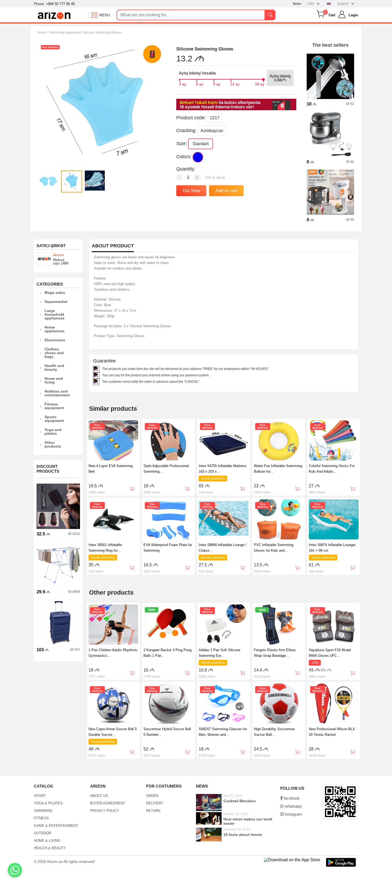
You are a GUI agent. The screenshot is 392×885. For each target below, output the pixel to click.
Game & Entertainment (56, 825)
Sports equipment (54, 419)
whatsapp (293, 806)
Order (152, 795)
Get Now (191, 190)
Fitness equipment (54, 406)
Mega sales (55, 292)
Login (353, 15)
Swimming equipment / (65, 32)
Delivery (154, 803)
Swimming (43, 810)
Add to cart (226, 190)
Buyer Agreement (107, 803)
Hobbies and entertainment (57, 393)
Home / (43, 32)
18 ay (259, 83)
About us (99, 795)
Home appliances (55, 329)
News (297, 4)
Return (153, 810)
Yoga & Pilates (48, 803)
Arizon (58, 255)
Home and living (54, 380)
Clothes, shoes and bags (54, 353)
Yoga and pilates (53, 432)
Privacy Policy (104, 810)
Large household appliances (55, 314)
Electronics (55, 340)
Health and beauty (54, 368)
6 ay (199, 83)
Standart (201, 143)
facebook (291, 798)
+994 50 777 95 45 (60, 4)
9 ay (216, 83)
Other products (53, 444)
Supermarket (56, 301)
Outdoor (42, 833)
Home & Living (47, 840)
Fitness (41, 818)
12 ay (234, 83)
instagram (293, 814)
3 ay (182, 83)
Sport (40, 795)
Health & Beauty (50, 848)
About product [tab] (113, 245)
